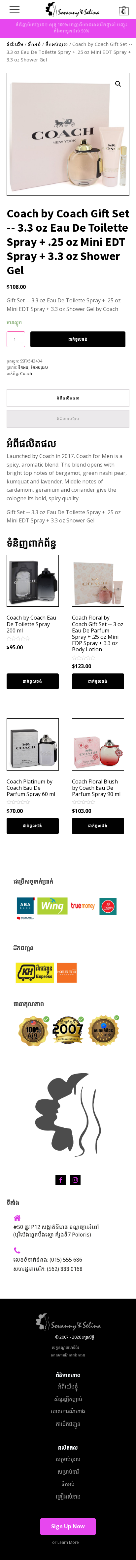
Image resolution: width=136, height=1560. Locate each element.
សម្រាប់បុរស (68, 1459)
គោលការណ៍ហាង (68, 1411)
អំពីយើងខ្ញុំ (68, 1386)
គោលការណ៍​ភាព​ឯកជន (68, 1355)
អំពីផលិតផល (68, 398)
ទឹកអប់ (34, 44)
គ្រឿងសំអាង (68, 1496)
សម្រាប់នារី (68, 1471)
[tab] (68, 398)
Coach (26, 373)
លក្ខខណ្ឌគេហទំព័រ (65, 1347)
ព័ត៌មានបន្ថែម (68, 419)
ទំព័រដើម (15, 44)
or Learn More (65, 1542)
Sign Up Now (68, 1526)
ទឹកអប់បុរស (56, 44)
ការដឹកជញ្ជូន (68, 1423)
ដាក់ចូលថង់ (78, 339)
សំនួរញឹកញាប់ (68, 1399)
